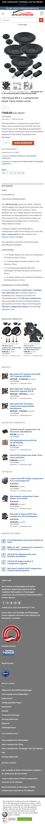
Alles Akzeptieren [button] (25, 819)
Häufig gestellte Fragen (12, 702)
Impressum (6, 707)
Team (4, 778)
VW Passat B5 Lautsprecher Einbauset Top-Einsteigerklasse (32, 347)
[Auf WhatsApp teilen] (3, 173)
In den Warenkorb (23, 143)
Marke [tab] (4, 190)
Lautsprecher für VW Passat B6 (22, 161)
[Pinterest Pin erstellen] (19, 173)
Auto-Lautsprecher (10, 234)
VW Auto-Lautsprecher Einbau (15, 306)
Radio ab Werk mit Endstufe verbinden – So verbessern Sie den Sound (22, 772)
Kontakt (5, 711)
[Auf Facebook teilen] (7, 173)
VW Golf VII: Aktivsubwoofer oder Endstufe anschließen (21, 555)
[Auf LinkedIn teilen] (23, 173)
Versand (8, 116)
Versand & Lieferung (10, 715)
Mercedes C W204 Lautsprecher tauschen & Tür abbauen (20, 780)
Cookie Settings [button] (9, 819)
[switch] (5, 821)
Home (4, 92)
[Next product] (3, 108)
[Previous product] (8, 108)
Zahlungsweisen (9, 727)
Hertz (4, 170)
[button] (3, 13)
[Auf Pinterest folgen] (19, 603)
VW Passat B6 (11, 204)
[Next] (40, 55)
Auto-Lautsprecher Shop (12, 744)
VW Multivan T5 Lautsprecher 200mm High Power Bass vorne (11, 347)
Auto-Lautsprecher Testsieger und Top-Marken (22, 748)
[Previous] (5, 55)
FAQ (3, 753)
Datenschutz (7, 698)
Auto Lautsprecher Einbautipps (15, 694)
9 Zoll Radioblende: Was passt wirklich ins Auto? (25, 541)
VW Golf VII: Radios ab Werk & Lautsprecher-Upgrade (20, 562)
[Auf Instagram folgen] (7, 603)
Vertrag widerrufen (10, 719)
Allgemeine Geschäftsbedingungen (17, 690)
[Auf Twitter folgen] (11, 603)
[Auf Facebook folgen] (3, 603)
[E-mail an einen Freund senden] (15, 173)
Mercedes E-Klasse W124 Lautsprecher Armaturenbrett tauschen (24, 569)
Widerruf (5, 723)
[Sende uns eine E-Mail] (15, 603)
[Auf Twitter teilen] (11, 173)
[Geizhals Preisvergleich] (8, 654)
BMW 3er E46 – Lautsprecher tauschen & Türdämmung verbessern (25, 548)
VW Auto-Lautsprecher (18, 92)
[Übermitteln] (41, 20)
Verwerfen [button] (22, 5)
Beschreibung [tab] (7, 186)
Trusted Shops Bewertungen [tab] (13, 199)
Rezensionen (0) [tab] (8, 194)
